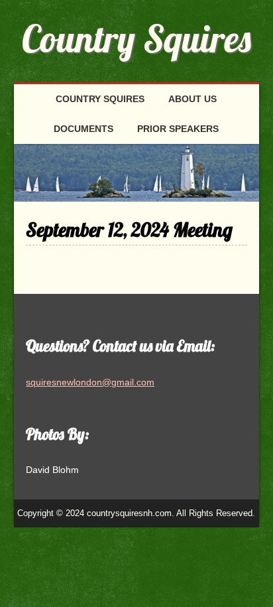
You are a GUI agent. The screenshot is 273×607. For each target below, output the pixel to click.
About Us (192, 99)
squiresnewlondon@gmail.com (90, 382)
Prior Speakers (178, 128)
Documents (83, 128)
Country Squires (136, 38)
